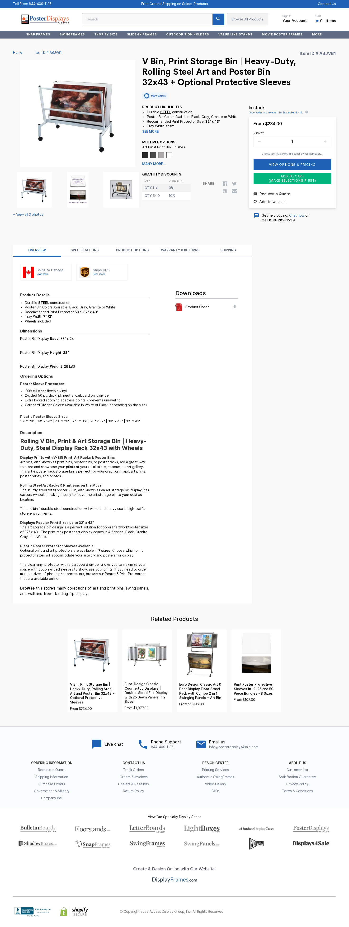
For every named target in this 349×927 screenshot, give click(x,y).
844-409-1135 (40, 4)
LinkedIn (322, 912)
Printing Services (215, 770)
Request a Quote (52, 770)
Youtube (333, 912)
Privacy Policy (297, 784)
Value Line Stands (235, 34)
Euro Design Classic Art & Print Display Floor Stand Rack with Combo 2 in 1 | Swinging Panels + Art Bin (200, 691)
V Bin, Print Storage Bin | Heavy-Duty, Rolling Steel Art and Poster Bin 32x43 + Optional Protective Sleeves (92, 693)
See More (150, 131)
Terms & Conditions (297, 791)
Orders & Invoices (134, 777)
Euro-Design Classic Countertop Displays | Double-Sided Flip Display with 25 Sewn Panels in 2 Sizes (146, 692)
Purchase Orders (51, 784)
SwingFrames (72, 34)
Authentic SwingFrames (215, 777)
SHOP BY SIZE (106, 34)
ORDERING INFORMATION (51, 763)
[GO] (218, 19)
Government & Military (52, 791)
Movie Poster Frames (282, 34)
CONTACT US (134, 763)
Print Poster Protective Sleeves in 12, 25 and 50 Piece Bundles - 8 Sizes (253, 689)
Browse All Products (247, 19)
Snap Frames (38, 34)
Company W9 (51, 798)
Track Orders (133, 770)
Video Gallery (215, 784)
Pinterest (312, 912)
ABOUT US (297, 763)
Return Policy (133, 791)
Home (17, 52)
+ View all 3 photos (28, 214)
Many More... (154, 164)
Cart (318, 16)
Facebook (291, 912)
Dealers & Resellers (133, 784)
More (317, 34)
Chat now (296, 215)
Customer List (297, 770)
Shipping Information (51, 777)
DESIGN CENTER (215, 763)
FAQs (216, 791)
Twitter (302, 912)
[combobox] (153, 19)
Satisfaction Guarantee (297, 777)
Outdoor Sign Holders (187, 34)
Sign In (287, 16)
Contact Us (327, 4)
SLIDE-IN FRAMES (142, 34)
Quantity (259, 133)
